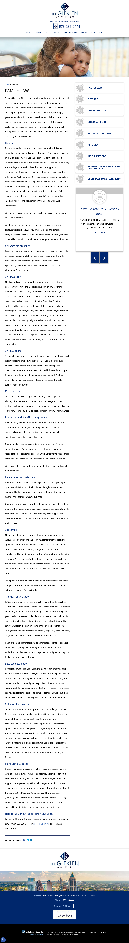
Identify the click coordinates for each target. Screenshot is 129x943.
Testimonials (70, 32)
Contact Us (97, 32)
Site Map (103, 933)
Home (29, 32)
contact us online (41, 823)
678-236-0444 (69, 26)
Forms (84, 32)
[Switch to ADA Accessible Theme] (3, 939)
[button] (95, 257)
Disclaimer (94, 933)
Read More (99, 232)
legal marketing (57, 934)
